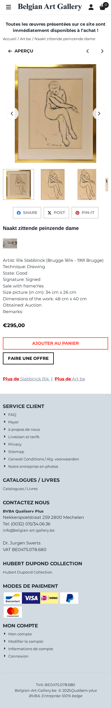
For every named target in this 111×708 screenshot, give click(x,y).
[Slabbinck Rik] (10, 247)
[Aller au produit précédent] (88, 51)
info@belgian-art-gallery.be (29, 530)
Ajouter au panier (55, 343)
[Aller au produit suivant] (102, 51)
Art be (70, 378)
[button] (8, 7)
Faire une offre (28, 358)
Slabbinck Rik (26, 378)
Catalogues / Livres (20, 488)
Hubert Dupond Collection (27, 572)
